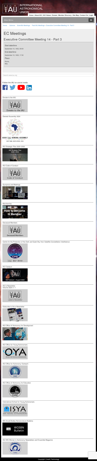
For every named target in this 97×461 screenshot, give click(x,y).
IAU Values (47, 15)
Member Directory (64, 15)
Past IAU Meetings (38, 25)
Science (12, 25)
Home (31, 15)
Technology (55, 459)
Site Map (76, 15)
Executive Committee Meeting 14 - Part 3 (60, 25)
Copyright (41, 459)
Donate (54, 15)
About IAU (38, 15)
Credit (48, 459)
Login (91, 15)
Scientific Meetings (23, 25)
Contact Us (84, 15)
